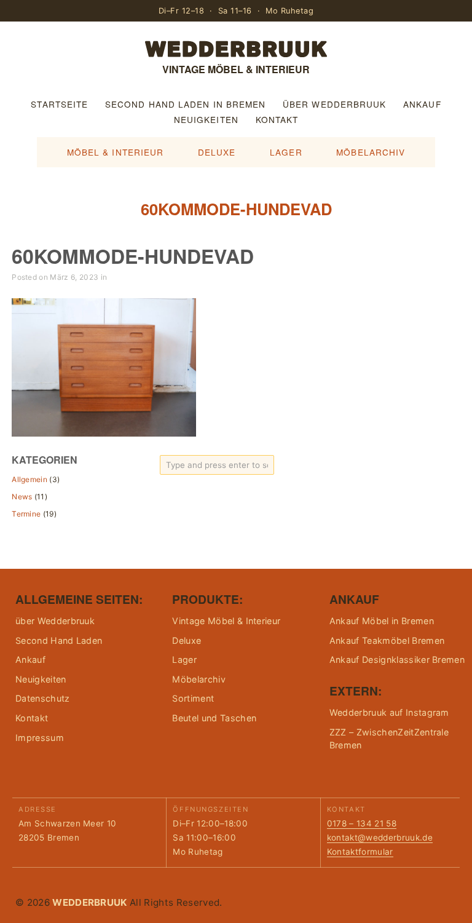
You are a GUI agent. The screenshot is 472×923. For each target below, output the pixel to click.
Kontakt (277, 119)
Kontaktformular (360, 852)
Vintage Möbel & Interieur (226, 621)
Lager (286, 152)
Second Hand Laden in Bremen (185, 104)
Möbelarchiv (370, 152)
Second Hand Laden (58, 640)
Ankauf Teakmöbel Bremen (386, 640)
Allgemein (29, 479)
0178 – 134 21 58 (361, 823)
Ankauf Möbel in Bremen (381, 621)
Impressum (39, 737)
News (22, 496)
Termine (26, 513)
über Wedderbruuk (334, 104)
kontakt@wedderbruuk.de (380, 837)
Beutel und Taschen (214, 718)
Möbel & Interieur (115, 152)
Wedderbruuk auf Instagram (389, 712)
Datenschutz (42, 698)
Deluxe (217, 152)
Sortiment (193, 698)
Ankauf (422, 104)
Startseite (59, 104)
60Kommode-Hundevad (133, 256)
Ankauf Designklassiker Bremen (397, 659)
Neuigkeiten (206, 119)
